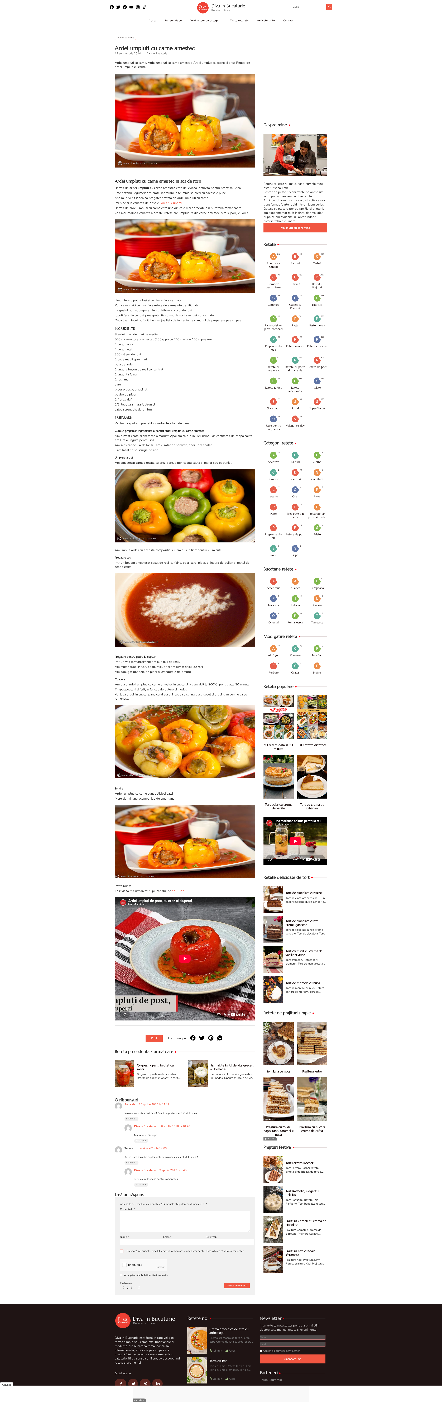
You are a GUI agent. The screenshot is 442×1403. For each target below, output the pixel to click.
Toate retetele (239, 20)
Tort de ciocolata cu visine (304, 893)
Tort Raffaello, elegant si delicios (302, 1193)
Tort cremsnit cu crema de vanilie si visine (304, 953)
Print (154, 1038)
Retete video (173, 20)
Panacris (129, 1104)
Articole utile (266, 20)
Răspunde (131, 1119)
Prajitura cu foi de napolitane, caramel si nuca (279, 1130)
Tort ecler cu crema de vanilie (278, 806)
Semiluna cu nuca (278, 1071)
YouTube (178, 891)
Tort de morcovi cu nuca (303, 983)
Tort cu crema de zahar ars (312, 806)
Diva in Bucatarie (228, 5)
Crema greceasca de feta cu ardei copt (228, 1331)
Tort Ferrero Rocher (299, 1163)
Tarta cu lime (218, 1361)
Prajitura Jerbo (312, 1071)
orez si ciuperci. (171, 203)
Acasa (153, 20)
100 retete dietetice (312, 745)
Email (167, 1237)
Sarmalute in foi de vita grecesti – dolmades (232, 1067)
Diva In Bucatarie (145, 1126)
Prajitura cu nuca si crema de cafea (312, 1129)
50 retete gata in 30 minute (278, 747)
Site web (211, 1237)
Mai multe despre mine (295, 228)
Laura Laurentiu (271, 1380)
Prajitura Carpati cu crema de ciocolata (306, 1223)
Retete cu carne (125, 37)
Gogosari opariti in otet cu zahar (155, 1067)
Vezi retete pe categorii (206, 20)
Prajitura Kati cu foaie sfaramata (300, 1253)
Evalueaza (126, 1283)
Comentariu (127, 1209)
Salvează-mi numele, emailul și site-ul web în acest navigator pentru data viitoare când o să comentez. (185, 1251)
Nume (124, 1237)
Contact (288, 20)
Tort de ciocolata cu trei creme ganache (302, 923)
